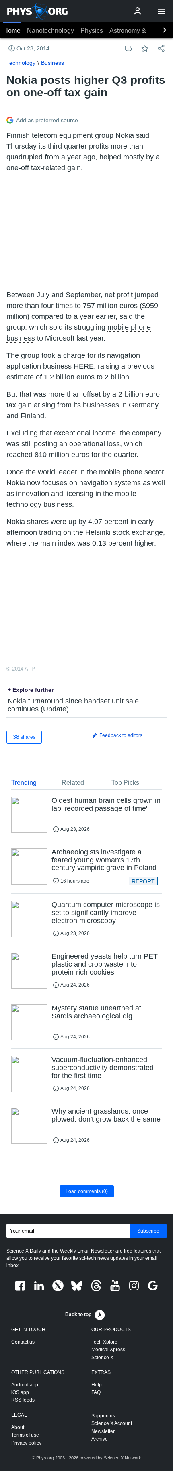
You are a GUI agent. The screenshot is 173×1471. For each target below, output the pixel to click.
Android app (24, 1385)
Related (73, 782)
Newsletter (103, 1431)
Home (12, 30)
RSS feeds (23, 1400)
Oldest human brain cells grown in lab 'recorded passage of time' (106, 804)
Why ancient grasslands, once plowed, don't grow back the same (106, 1115)
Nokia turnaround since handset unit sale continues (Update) (73, 705)
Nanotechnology (50, 30)
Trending (24, 782)
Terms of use (25, 1435)
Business (52, 63)
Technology (20, 63)
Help (96, 1385)
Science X (102, 1357)
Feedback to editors (120, 735)
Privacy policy (26, 1443)
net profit (119, 295)
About (17, 1427)
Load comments (87, 1191)
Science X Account (111, 1423)
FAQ (96, 1392)
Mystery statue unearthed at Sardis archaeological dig (96, 1012)
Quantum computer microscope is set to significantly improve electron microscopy (105, 913)
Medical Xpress (108, 1349)
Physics (91, 30)
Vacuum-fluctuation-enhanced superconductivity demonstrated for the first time (102, 1068)
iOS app (20, 1392)
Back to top (78, 1314)
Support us (103, 1416)
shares (24, 736)
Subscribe (148, 1231)
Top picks (125, 782)
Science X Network (122, 1457)
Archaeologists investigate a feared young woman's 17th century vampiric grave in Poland (104, 860)
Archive (99, 1439)
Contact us (23, 1342)
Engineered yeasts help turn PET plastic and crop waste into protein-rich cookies (104, 964)
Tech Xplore (104, 1342)
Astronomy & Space (137, 30)
